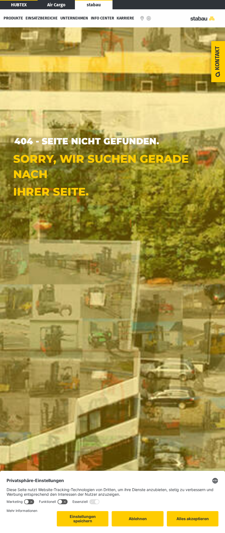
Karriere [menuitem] (125, 18)
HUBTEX (19, 4)
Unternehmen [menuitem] (74, 18)
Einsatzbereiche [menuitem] (42, 18)
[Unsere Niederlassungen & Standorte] (142, 18)
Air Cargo (56, 4)
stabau (94, 4)
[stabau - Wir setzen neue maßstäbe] (205, 18)
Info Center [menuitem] (102, 18)
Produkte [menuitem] (13, 18)
